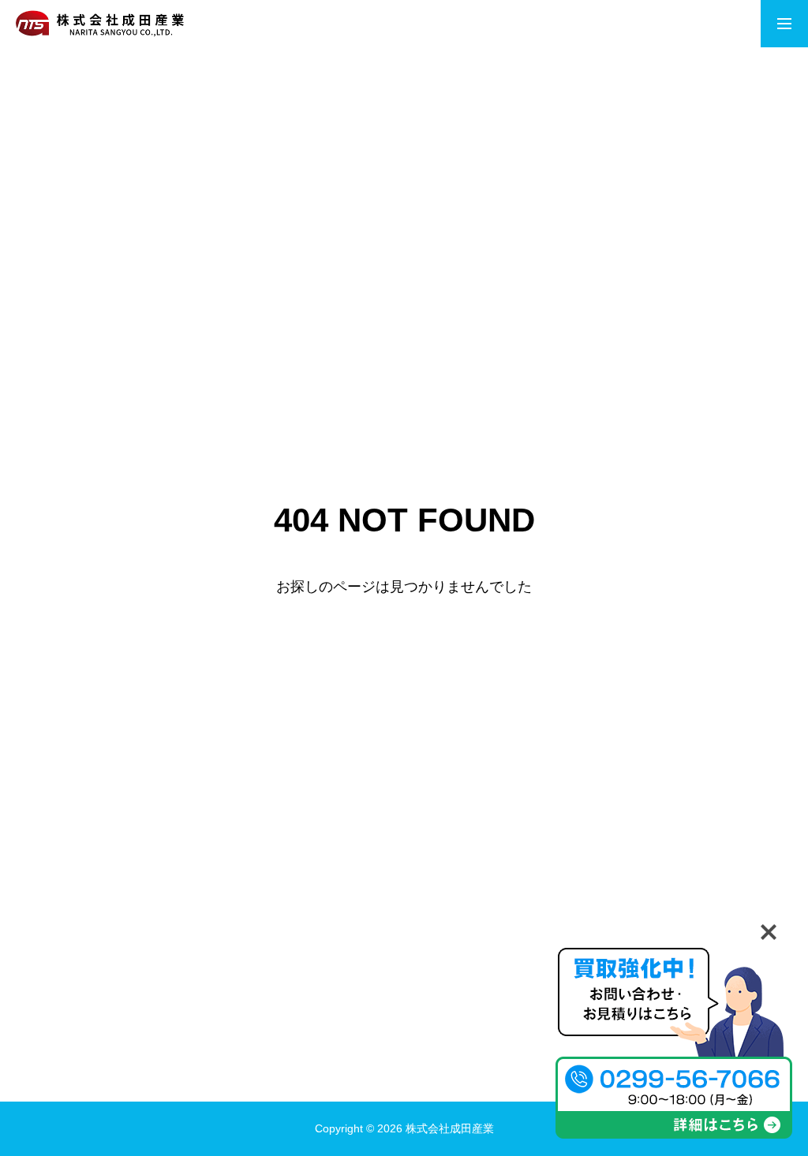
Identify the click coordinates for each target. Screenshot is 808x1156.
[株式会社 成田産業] (100, 23)
